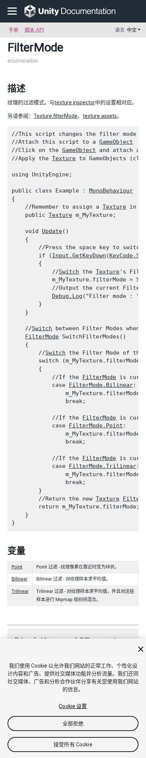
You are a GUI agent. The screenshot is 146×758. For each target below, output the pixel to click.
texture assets (100, 116)
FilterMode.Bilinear (101, 385)
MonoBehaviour (111, 190)
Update (52, 231)
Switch (69, 271)
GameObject (116, 141)
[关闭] (140, 649)
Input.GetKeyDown (79, 255)
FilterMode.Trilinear (102, 466)
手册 (13, 30)
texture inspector (75, 102)
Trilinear (20, 591)
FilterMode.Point (96, 425)
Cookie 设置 (73, 706)
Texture (64, 158)
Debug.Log (67, 296)
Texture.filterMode (55, 116)
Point (17, 567)
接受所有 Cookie (73, 744)
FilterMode (42, 336)
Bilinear (19, 579)
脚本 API (34, 30)
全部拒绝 (73, 723)
